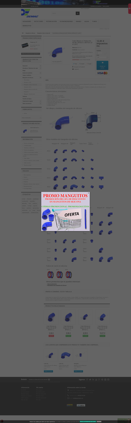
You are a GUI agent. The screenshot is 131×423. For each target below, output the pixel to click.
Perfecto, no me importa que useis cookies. (88, 421)
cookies (37, 421)
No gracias (99, 421)
